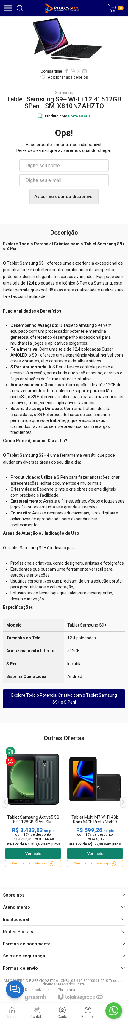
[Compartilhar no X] (79, 71)
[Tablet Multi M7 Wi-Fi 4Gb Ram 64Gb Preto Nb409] (95, 806)
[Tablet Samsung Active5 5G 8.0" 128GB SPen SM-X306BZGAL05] (33, 806)
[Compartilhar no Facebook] (67, 71)
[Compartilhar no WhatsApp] (73, 71)
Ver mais (33, 853)
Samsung (64, 93)
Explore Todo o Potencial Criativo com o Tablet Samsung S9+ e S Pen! (64, 698)
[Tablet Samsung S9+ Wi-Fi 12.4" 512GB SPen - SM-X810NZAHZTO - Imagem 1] (64, 40)
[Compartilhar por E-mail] (84, 71)
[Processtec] (62, 8)
